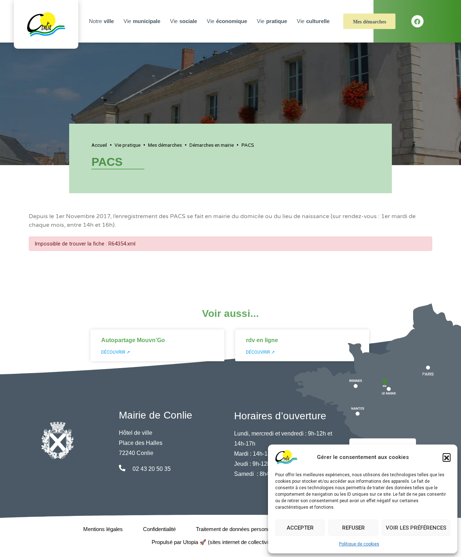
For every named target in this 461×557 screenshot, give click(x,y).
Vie (142, 21)
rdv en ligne (262, 340)
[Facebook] (417, 21)
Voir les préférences (416, 528)
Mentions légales (103, 529)
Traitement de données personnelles (238, 529)
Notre (101, 21)
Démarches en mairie (211, 145)
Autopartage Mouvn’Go (133, 340)
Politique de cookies (359, 544)
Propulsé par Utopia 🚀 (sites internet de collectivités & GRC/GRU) (231, 542)
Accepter (300, 528)
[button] (446, 457)
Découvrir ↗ (115, 352)
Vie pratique (127, 145)
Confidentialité (159, 529)
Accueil (99, 145)
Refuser (353, 528)
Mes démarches (369, 22)
